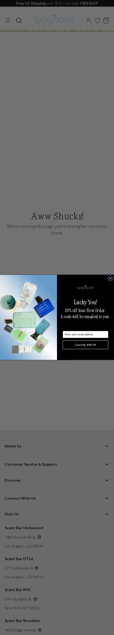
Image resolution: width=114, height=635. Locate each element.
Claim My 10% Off (85, 344)
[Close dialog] (110, 278)
